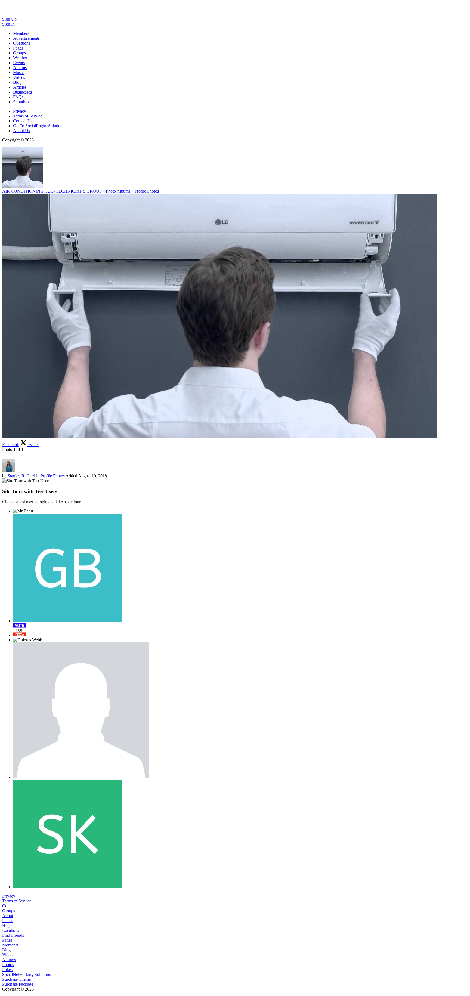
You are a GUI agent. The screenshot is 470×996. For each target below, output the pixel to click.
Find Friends (13, 935)
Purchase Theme (16, 979)
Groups (8, 910)
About (7, 915)
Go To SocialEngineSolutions (38, 125)
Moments (10, 945)
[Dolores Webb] (27, 640)
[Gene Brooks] (67, 568)
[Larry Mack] (81, 710)
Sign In (8, 24)
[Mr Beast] (23, 511)
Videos (8, 954)
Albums (9, 959)
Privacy (19, 111)
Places (7, 920)
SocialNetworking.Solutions (26, 974)
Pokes (7, 969)
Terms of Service (27, 116)
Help (6, 925)
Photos (8, 964)
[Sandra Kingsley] (67, 834)
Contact (9, 906)
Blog (6, 950)
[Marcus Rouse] (19, 629)
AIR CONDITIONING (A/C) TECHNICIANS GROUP (51, 191)
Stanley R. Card (21, 476)
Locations (10, 930)
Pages (7, 940)
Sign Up (9, 19)
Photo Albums (118, 191)
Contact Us (22, 121)
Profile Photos (147, 191)
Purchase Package (17, 984)
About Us (21, 130)
